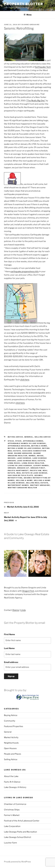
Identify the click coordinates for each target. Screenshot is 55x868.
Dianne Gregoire (30, 25)
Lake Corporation (12, 826)
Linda (23, 610)
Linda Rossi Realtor (33, 463)
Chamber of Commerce (15, 804)
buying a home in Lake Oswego (24, 448)
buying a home (39, 446)
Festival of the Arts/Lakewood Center (21, 821)
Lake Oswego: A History (15, 787)
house (40, 456)
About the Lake (11, 776)
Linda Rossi (14, 463)
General (28, 437)
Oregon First (38, 468)
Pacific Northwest (18, 470)
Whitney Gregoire (40, 485)
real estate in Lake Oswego (32, 473)
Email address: (11, 662)
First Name (9, 634)
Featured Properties (13, 726)
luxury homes (41, 465)
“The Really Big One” (35, 100)
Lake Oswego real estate (31, 461)
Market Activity (11, 737)
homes (32, 456)
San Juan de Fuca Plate (20, 475)
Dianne (15, 610)
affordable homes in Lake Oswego (27, 443)
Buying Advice (15, 437)
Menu (29, 15)
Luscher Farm (10, 843)
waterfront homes (18, 485)
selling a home (24, 480)
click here (24, 379)
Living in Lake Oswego (20, 465)
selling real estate (37, 483)
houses (12, 458)
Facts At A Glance (12, 782)
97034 (11, 441)
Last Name (9, 648)
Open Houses (10, 748)
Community (9, 721)
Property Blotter (23, 4)
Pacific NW (36, 470)
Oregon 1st (23, 468)
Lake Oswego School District (17, 837)
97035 (18, 441)
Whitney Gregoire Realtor (22, 488)
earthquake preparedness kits (24, 271)
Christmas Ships (12, 809)
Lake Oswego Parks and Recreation (20, 832)
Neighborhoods (11, 743)
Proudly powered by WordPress (17, 861)
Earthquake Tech (43, 67)
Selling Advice (43, 437)
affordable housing (19, 446)
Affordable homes (33, 441)
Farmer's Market (11, 815)
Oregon (12, 468)
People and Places (12, 754)
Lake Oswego (24, 458)
